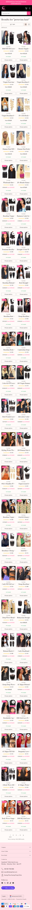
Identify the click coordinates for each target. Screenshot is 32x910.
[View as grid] (25, 24)
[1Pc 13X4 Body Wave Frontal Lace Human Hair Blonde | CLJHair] (24, 104)
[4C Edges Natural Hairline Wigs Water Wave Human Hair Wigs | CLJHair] (24, 673)
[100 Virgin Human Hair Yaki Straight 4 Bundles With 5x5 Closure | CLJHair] (24, 372)
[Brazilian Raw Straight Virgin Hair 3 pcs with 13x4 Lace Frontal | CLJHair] (8, 305)
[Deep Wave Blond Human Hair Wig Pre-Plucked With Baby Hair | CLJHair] (8, 607)
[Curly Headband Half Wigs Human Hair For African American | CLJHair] (24, 640)
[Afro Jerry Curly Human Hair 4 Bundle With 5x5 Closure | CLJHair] (24, 406)
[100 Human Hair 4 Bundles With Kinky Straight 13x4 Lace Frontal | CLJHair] (24, 439)
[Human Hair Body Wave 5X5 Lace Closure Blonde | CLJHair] (24, 138)
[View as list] (29, 24)
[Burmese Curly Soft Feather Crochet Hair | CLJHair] (24, 205)
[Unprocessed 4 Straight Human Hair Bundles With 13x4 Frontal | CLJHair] (24, 473)
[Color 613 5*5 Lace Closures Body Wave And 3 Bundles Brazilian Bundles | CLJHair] (8, 372)
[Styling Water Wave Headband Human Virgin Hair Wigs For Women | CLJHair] (8, 439)
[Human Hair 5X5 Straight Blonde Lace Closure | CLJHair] (8, 138)
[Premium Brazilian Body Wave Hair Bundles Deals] (8, 238)
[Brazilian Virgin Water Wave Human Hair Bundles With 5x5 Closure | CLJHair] (8, 205)
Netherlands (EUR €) (17, 896)
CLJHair (13, 899)
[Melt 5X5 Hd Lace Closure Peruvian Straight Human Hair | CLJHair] (8, 37)
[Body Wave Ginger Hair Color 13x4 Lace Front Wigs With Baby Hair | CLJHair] (8, 807)
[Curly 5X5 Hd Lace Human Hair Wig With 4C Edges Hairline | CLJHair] (8, 573)
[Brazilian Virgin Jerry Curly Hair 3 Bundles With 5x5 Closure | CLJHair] (8, 506)
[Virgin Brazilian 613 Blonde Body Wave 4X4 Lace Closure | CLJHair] (8, 104)
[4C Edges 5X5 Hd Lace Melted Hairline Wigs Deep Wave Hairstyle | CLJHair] (8, 740)
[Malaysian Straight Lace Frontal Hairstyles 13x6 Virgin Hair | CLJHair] (24, 607)
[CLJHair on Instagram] (8, 883)
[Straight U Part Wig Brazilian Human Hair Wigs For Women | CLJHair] (24, 238)
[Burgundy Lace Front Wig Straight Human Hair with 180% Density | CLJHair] (24, 740)
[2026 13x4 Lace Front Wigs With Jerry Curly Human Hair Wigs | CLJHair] (24, 707)
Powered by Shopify (21, 899)
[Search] (29, 13)
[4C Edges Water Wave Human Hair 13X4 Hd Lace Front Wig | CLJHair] (24, 774)
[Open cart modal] (26, 8)
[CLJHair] (3, 8)
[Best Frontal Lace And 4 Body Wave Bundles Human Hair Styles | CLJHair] (8, 406)
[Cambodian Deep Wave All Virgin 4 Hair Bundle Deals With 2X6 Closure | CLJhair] (24, 339)
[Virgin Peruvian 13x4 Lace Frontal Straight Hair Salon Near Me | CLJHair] (8, 71)
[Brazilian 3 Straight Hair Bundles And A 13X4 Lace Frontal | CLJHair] (8, 540)
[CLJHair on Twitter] (5, 883)
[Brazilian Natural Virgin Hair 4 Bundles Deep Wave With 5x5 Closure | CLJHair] (8, 272)
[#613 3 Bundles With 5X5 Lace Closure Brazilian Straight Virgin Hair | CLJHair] (8, 473)
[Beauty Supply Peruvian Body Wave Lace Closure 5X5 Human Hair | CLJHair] (24, 37)
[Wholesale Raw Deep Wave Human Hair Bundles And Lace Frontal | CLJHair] (8, 171)
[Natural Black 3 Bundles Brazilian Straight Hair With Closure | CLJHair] (8, 640)
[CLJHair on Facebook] (2, 883)
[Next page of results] (23, 835)
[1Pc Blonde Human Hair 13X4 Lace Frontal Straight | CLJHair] (24, 171)
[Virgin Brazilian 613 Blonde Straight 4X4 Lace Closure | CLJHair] (24, 71)
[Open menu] (29, 8)
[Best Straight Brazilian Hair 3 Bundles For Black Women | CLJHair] (24, 272)
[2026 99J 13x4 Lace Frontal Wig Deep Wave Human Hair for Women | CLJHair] (24, 807)
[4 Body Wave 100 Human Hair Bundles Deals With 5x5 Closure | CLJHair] (8, 774)
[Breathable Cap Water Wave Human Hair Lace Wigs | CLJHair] (8, 707)
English (4, 896)
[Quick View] (13, 32)
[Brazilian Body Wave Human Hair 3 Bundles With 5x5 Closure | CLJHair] (8, 339)
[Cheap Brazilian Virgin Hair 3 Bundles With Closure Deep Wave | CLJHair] (24, 573)
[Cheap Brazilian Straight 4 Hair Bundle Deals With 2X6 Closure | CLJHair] (24, 305)
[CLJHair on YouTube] (13, 883)
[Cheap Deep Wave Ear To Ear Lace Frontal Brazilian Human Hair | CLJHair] (8, 673)
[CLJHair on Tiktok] (10, 883)
